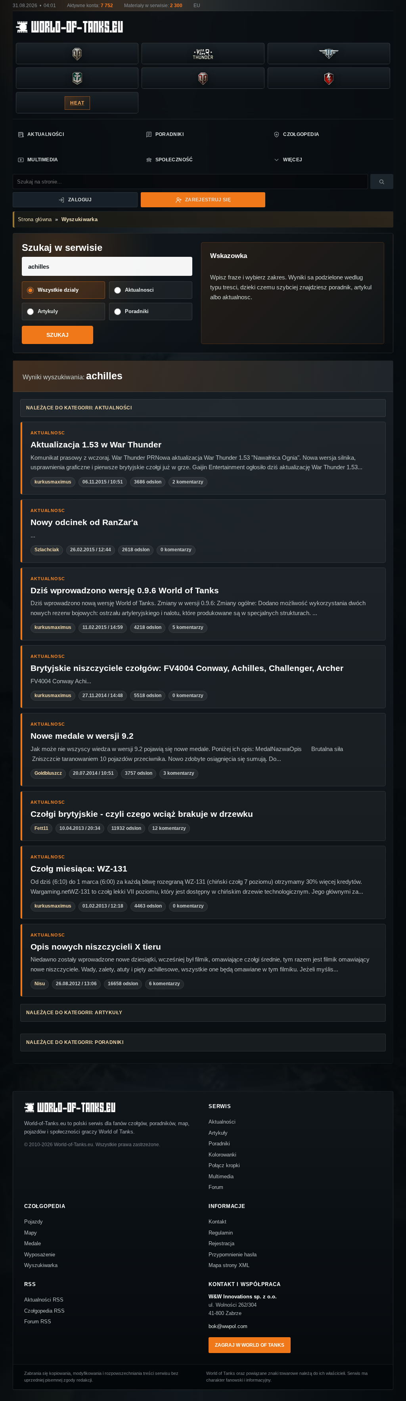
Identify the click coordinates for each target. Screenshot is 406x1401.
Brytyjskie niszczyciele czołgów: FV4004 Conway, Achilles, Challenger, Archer (187, 668)
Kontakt (217, 1222)
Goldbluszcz (48, 773)
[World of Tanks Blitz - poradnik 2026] (329, 78)
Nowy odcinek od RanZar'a (84, 522)
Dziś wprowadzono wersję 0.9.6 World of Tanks (125, 590)
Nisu (39, 983)
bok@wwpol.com (228, 1326)
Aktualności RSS (43, 1300)
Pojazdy (33, 1222)
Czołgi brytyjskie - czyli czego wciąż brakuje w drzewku (142, 813)
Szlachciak (46, 549)
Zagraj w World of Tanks (249, 1345)
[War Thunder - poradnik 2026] (203, 54)
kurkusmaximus (52, 482)
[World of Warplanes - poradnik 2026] (329, 54)
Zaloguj (80, 200)
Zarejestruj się (208, 200)
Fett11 (41, 828)
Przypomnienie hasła (233, 1255)
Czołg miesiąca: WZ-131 (79, 868)
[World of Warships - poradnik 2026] (77, 78)
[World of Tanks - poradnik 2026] (77, 54)
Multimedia (42, 159)
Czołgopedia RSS (44, 1311)
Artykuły (218, 1133)
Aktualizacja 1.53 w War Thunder (96, 444)
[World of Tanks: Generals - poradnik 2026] (203, 78)
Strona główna (35, 219)
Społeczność (174, 159)
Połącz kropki (224, 1165)
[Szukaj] (381, 181)
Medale (32, 1243)
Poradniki (169, 134)
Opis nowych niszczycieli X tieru (96, 946)
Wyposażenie (39, 1255)
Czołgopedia (301, 134)
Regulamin (221, 1233)
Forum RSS (37, 1322)
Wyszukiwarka (79, 219)
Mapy (30, 1233)
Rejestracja (221, 1243)
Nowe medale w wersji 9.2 (82, 735)
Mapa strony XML (229, 1265)
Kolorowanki (222, 1155)
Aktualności (45, 134)
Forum (216, 1187)
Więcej (292, 159)
